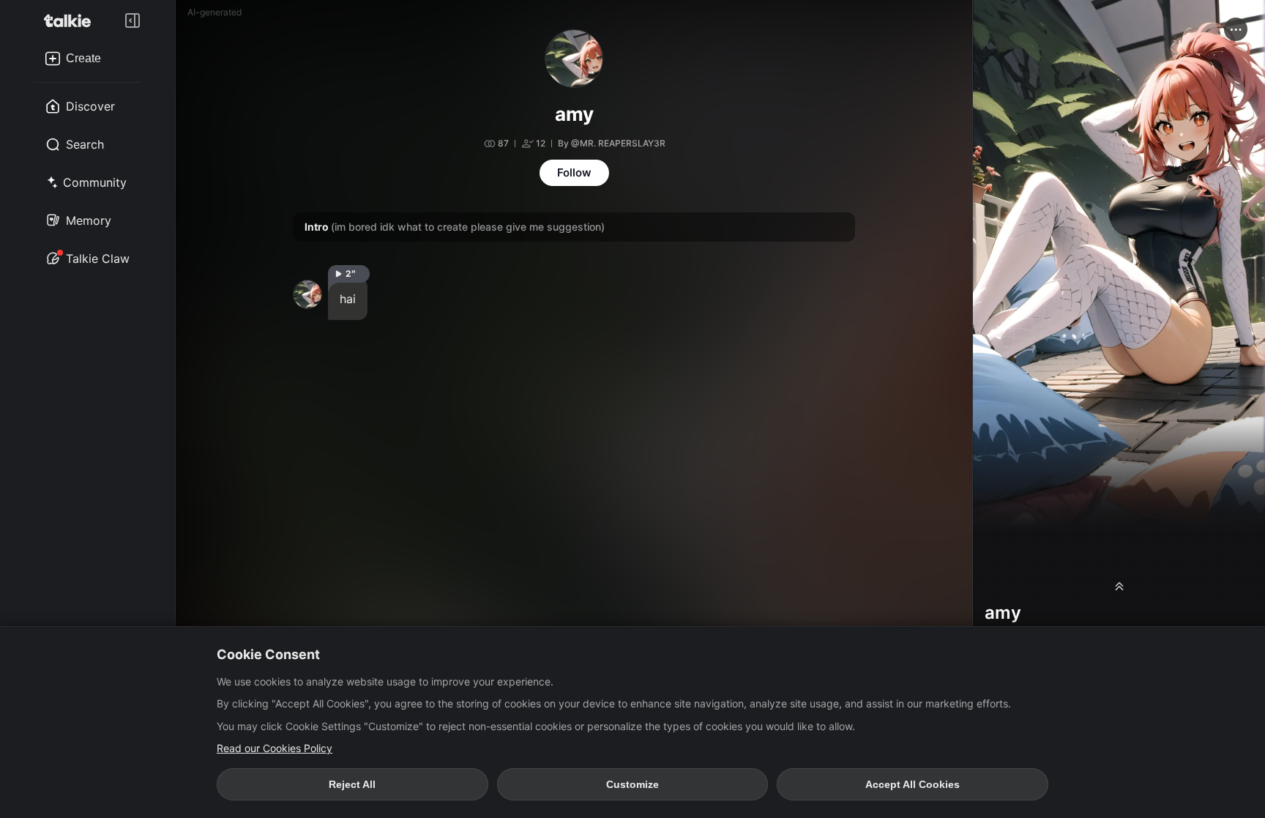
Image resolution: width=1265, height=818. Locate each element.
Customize (632, 784)
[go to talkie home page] (72, 20)
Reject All (352, 784)
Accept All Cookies (912, 784)
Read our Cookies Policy (274, 748)
